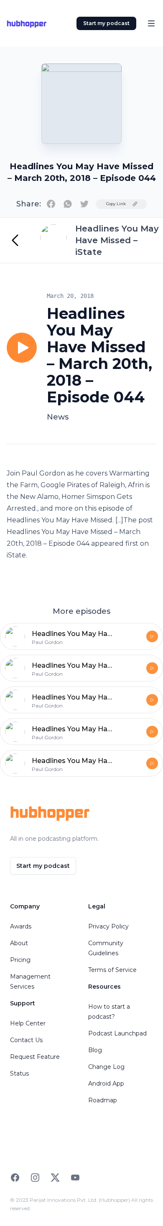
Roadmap (102, 1100)
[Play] (22, 348)
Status (19, 1073)
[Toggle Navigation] (151, 23)
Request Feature (35, 1057)
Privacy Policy (108, 926)
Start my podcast (106, 23)
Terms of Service (112, 970)
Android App (106, 1083)
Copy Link (116, 203)
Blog (95, 1050)
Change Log (106, 1067)
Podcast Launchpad (117, 1033)
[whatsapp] (68, 204)
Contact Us (26, 1040)
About (19, 943)
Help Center (28, 1023)
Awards (20, 926)
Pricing (20, 960)
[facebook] (51, 204)
